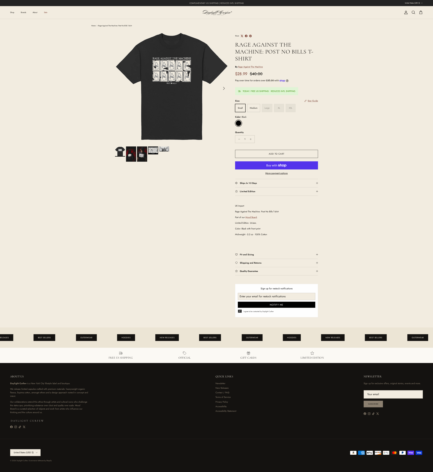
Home (93, 25)
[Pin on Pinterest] (250, 36)
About (35, 12)
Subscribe (373, 404)
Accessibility (221, 406)
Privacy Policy (221, 401)
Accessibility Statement (225, 411)
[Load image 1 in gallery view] (171, 86)
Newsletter (220, 383)
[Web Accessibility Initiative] (1, 468)
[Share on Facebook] (246, 36)
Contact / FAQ (222, 392)
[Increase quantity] (252, 139)
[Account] (405, 12)
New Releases (222, 388)
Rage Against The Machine (250, 66)
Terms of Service (223, 397)
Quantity (239, 132)
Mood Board (251, 217)
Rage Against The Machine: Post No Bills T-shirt (115, 25)
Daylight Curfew (22, 460)
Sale (45, 12)
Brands (23, 12)
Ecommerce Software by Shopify (40, 460)
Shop (12, 12)
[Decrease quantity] (238, 139)
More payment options (276, 173)
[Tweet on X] (242, 36)
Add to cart (276, 153)
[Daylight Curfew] (216, 12)
